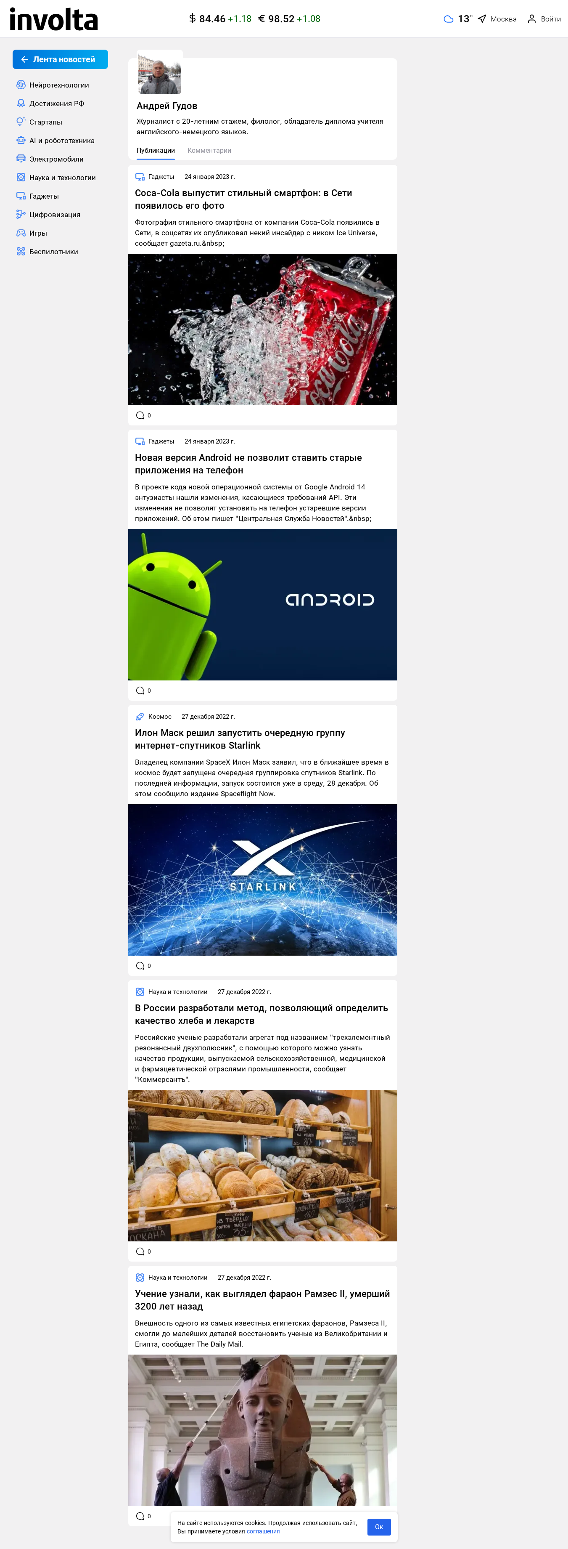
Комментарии (209, 150)
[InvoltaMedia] (54, 19)
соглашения (263, 1531)
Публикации (156, 150)
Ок (379, 1527)
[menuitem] (60, 84)
